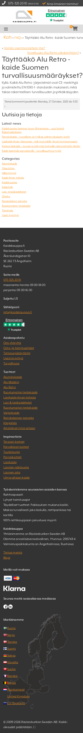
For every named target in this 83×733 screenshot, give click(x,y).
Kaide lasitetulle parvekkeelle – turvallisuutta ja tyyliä (31, 150)
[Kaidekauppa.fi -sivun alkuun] (24, 16)
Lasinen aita (11, 472)
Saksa (11, 655)
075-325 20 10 (17, 3)
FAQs (18, 37)
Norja (11, 635)
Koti (8, 37)
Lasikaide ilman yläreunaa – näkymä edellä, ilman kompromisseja (39, 141)
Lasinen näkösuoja (16, 467)
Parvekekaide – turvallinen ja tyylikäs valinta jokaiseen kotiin (36, 136)
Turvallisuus (11, 363)
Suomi (11, 648)
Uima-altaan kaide (16, 477)
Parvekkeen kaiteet (16, 447)
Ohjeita (6, 196)
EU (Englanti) (16, 703)
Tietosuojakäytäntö (16, 353)
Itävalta (12, 662)
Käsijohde (7, 187)
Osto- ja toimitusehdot (18, 348)
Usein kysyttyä (10, 215)
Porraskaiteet (12, 457)
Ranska (12, 676)
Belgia (11, 682)
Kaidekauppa (9, 182)
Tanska (12, 642)
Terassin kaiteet (13, 441)
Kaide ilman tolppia (13, 177)
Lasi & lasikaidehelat (17, 402)
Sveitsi (11, 669)
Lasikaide (10, 462)
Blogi (6, 557)
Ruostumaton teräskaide (16, 205)
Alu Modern (11, 382)
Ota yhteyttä (12, 343)
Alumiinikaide (9, 163)
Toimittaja (7, 210)
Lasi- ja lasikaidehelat (14, 191)
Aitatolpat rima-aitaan (19, 428)
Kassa (47, 29)
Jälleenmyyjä (9, 173)
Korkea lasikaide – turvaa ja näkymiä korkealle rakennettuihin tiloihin (41, 146)
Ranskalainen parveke (14, 201)
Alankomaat (16, 689)
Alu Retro (9, 387)
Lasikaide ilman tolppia (19, 397)
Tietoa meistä (12, 552)
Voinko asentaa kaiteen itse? (24, 48)
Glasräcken (8, 168)
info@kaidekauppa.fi (17, 312)
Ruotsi (11, 628)
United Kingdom (18, 696)
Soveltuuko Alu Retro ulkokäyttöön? (53, 53)
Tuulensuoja (11, 452)
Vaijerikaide (11, 412)
